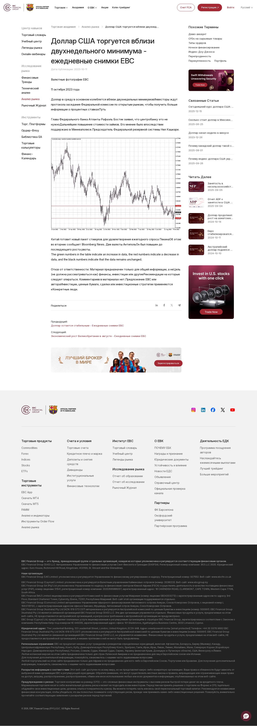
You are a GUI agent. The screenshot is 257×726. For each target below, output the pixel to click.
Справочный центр (166, 482)
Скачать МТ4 (30, 498)
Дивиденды (75, 469)
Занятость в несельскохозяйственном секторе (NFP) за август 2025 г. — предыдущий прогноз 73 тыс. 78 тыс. (221, 185)
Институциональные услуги (80, 478)
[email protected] (180, 628)
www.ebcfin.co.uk (221, 576)
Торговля (59, 7)
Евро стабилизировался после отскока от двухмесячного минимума (219, 232)
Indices (25, 459)
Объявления (162, 477)
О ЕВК (91, 7)
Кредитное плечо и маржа (84, 453)
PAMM (25, 509)
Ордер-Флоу (30, 130)
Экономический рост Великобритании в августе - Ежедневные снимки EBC (98, 336)
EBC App (26, 492)
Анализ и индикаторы (35, 515)
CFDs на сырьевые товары (205, 38)
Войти (230, 7)
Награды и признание (168, 453)
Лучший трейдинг (211, 468)
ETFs (24, 471)
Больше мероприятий (214, 474)
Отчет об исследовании (128, 481)
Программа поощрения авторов (215, 450)
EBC (31, 708)
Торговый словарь (33, 35)
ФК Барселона (163, 509)
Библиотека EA (31, 137)
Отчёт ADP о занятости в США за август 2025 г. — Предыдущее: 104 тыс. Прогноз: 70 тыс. (220, 201)
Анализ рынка (30, 99)
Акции (104, 7)
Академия (78, 7)
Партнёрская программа (170, 525)
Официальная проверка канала (169, 491)
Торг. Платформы (33, 124)
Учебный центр (31, 41)
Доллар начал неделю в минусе (209, 132)
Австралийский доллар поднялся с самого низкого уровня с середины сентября (220, 248)
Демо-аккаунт (197, 34)
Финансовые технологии (83, 486)
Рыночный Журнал (33, 105)
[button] (246, 716)
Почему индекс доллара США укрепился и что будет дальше (211, 158)
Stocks (25, 465)
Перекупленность (200, 60)
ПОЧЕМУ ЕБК (162, 447)
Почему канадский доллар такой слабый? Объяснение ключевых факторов (211, 145)
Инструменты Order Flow (37, 521)
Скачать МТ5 (30, 503)
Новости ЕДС (163, 471)
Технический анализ (30, 90)
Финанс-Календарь (28, 156)
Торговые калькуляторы (30, 145)
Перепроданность (200, 56)
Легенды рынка (31, 47)
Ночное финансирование (204, 47)
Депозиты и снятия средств (79, 462)
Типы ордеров (197, 42)
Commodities (29, 447)
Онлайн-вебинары (33, 54)
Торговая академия (63, 26)
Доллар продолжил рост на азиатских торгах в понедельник (220, 217)
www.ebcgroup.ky (198, 582)
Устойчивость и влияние (170, 465)
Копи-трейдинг (121, 7)
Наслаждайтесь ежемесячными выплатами (217, 460)
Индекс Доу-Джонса (201, 51)
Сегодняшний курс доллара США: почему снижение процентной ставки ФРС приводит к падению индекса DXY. (211, 106)
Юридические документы (171, 459)
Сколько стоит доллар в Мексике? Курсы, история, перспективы (211, 119)
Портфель (220, 60)
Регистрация (208, 7)
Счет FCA (186, 7)
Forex (25, 453)
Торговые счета (77, 447)
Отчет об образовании (128, 476)
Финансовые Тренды (29, 80)
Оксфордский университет (163, 518)
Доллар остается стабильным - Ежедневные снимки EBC (87, 325)
